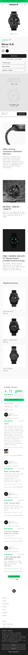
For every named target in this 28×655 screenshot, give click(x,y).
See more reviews (14, 576)
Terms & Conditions (8, 624)
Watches (5, 597)
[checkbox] (8, 410)
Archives (5, 612)
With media (9, 409)
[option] (3, 51)
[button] (2, 4)
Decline (14, 648)
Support (5, 621)
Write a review (14, 399)
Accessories (6, 603)
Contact (5, 615)
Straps (4, 600)
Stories (5, 606)
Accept (13, 645)
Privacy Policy (14, 641)
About (4, 609)
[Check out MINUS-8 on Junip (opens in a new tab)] (17, 579)
